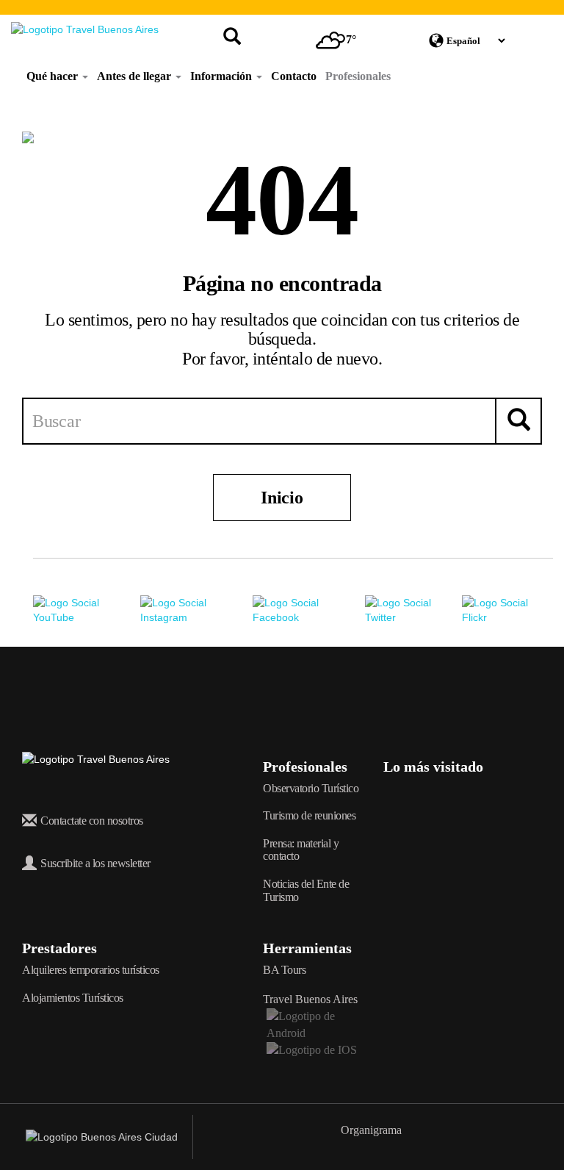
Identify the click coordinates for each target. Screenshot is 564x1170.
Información (222, 76)
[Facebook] (308, 609)
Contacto (294, 76)
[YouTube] (86, 609)
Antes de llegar (135, 76)
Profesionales (358, 76)
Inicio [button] (282, 497)
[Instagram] (196, 609)
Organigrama (371, 1130)
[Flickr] (507, 609)
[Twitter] (413, 609)
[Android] (312, 1023)
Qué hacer (53, 76)
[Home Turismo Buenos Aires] (85, 29)
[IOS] (310, 1049)
